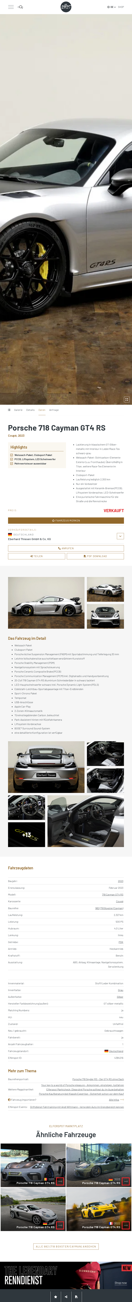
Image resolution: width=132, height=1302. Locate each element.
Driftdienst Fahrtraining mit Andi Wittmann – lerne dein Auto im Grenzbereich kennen (77, 1106)
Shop (121, 6)
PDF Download (96, 556)
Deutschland (116, 1051)
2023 (120, 881)
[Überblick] (9, 410)
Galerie (18, 409)
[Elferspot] (66, 7)
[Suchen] (20, 7)
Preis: (13, 510)
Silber (120, 996)
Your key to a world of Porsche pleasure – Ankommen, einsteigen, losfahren (82, 1085)
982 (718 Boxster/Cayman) (109, 908)
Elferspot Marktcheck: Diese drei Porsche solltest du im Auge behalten (85, 1089)
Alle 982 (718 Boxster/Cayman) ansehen (66, 1246)
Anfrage (54, 409)
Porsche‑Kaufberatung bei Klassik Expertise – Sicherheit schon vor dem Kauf (81, 1093)
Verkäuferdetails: (22, 529)
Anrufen (67, 548)
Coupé (119, 901)
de (112, 7)
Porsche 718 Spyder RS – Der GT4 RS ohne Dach (98, 1079)
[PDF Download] (76, 1297)
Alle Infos (114, 1099)
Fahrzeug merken (67, 520)
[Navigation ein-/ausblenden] (11, 7)
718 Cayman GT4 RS (112, 894)
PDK (121, 942)
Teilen (38, 556)
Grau (120, 990)
